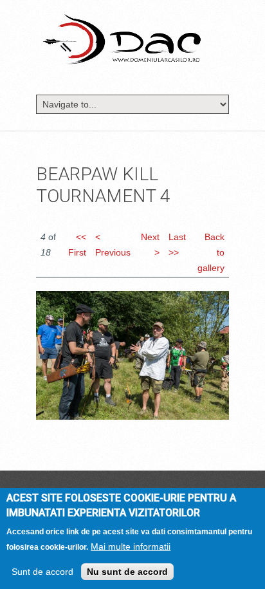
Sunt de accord (42, 571)
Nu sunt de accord (127, 571)
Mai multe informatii (130, 546)
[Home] (122, 38)
